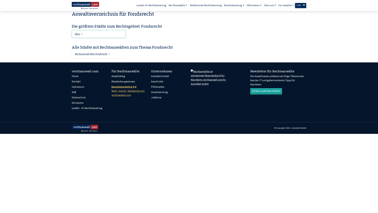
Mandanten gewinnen (123, 81)
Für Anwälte (285, 5)
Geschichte (157, 81)
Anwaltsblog (118, 76)
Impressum (78, 87)
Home (75, 76)
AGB (74, 92)
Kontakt (76, 81)
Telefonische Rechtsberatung (205, 5)
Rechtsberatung (233, 5)
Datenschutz (79, 97)
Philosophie (157, 87)
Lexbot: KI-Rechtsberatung (151, 5)
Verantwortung (159, 92)
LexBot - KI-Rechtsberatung (87, 108)
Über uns (269, 5)
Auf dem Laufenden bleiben (266, 91)
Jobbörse (156, 97)
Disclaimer (78, 103)
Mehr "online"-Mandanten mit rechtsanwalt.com (128, 91)
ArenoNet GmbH (160, 76)
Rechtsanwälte (177, 5)
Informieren (253, 5)
